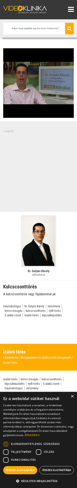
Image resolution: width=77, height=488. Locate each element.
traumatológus (12, 306)
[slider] (38, 114)
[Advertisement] (38, 171)
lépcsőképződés (52, 315)
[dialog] (38, 440)
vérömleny (53, 306)
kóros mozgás (13, 310)
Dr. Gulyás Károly (34, 306)
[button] (38, 481)
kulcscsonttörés (36, 310)
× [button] (72, 396)
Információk (10, 357)
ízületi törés (31, 315)
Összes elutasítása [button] (56, 470)
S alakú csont (13, 315)
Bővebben (32, 435)
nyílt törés (55, 310)
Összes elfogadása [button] (20, 470)
